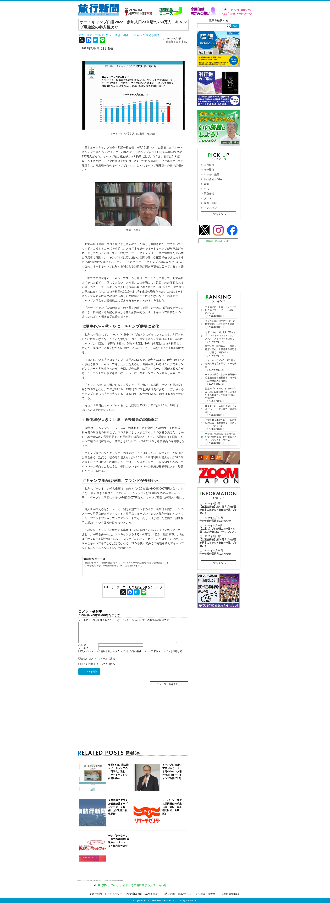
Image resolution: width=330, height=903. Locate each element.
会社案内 (97, 893)
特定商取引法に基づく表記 (142, 893)
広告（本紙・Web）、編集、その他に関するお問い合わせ (131, 885)
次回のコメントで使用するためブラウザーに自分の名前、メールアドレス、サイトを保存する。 (133, 651)
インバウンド (211, 207)
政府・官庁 (210, 203)
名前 (82, 645)
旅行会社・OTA (213, 179)
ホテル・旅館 (211, 174)
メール (83, 648)
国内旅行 (209, 164)
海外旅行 (209, 169)
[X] (81, 40)
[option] (218, 590)
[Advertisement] (133, 711)
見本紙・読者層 (206, 893)
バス (206, 188)
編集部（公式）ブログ (218, 240)
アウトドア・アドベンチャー (96, 35)
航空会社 (209, 193)
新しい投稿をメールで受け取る (98, 664)
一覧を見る (217, 214)
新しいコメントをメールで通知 (98, 658)
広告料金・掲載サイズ (178, 893)
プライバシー (114, 893)
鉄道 (206, 183)
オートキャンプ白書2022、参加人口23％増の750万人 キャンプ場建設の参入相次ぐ (133, 24)
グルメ (208, 198)
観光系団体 (153, 35)
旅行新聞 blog (231, 893)
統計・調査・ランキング (130, 35)
